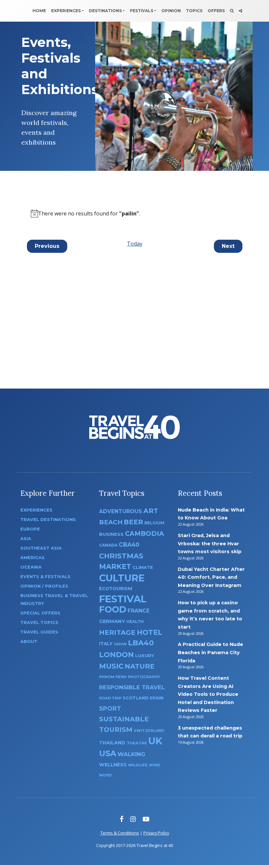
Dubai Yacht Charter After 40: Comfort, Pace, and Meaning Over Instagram (211, 577)
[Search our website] (231, 10)
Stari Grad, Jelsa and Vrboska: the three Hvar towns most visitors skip (209, 543)
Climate (143, 567)
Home (39, 10)
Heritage (117, 632)
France (139, 611)
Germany (112, 621)
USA (107, 753)
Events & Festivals (45, 576)
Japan (120, 644)
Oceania (31, 567)
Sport (110, 708)
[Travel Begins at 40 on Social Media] (240, 10)
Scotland (135, 697)
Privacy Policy (156, 833)
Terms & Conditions (119, 833)
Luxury (144, 655)
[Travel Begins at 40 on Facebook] (121, 819)
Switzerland (149, 730)
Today (134, 243)
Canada (108, 545)
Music (111, 666)
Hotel (149, 632)
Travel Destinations (48, 519)
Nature (140, 666)
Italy (106, 643)
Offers (216, 10)
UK (155, 741)
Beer (133, 522)
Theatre (137, 743)
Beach (110, 522)
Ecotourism (115, 588)
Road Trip (110, 698)
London (116, 654)
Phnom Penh (113, 676)
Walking (131, 754)
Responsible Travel (132, 687)
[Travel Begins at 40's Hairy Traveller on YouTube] (146, 819)
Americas (32, 557)
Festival (123, 599)
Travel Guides (39, 632)
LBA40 (141, 642)
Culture (122, 578)
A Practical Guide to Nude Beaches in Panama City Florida (210, 652)
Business (111, 534)
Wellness (113, 765)
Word (105, 775)
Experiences (66, 10)
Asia (25, 538)
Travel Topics (39, 622)
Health (135, 621)
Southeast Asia (41, 548)
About (28, 641)
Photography (144, 676)
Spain (156, 697)
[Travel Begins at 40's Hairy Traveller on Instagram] (133, 819)
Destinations (105, 10)
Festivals (141, 10)
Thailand (112, 743)
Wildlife (138, 765)
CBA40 (129, 544)
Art (150, 511)
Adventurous (120, 511)
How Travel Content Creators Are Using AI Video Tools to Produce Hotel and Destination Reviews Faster (208, 694)
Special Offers (40, 613)
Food (112, 609)
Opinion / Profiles (44, 586)
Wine (154, 765)
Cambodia (144, 533)
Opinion (171, 10)
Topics (194, 10)
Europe (30, 529)
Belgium (154, 522)
